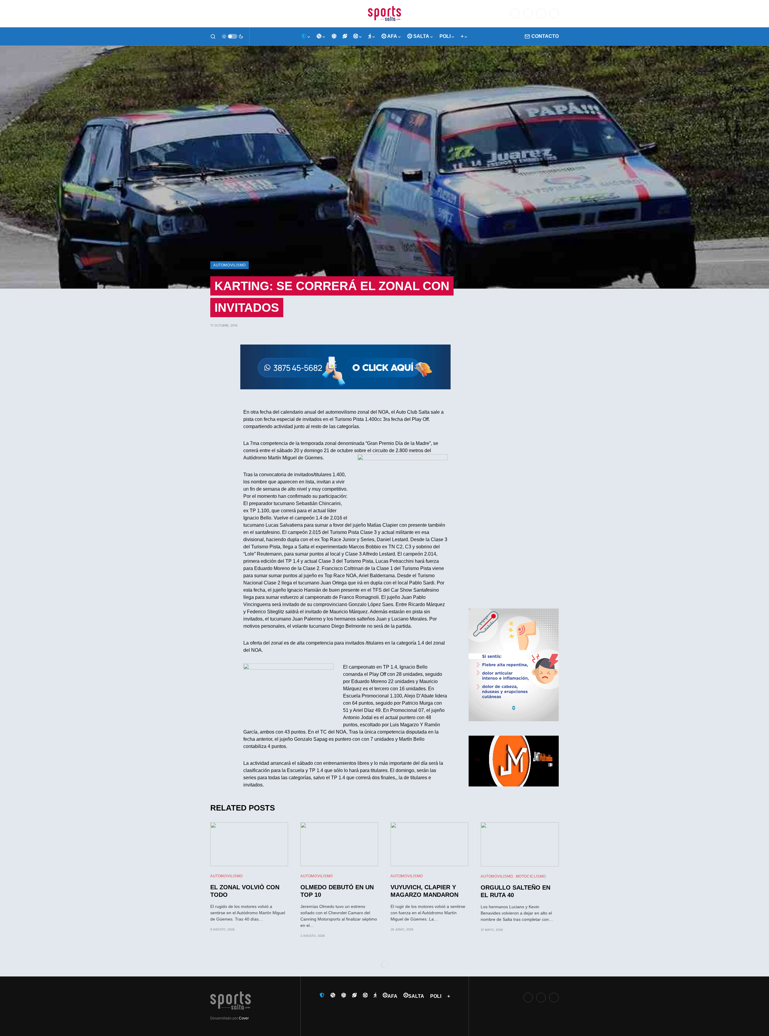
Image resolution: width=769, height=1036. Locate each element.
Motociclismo (531, 876)
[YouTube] (554, 14)
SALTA (416, 996)
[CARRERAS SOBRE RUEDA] (357, 36)
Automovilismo (229, 265)
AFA (392, 996)
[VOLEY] (334, 36)
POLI (435, 996)
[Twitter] (528, 14)
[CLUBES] (306, 36)
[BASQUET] (321, 36)
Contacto (545, 36)
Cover (244, 1018)
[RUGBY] (344, 36)
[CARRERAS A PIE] (371, 36)
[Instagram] (541, 14)
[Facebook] (515, 14)
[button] (213, 36)
